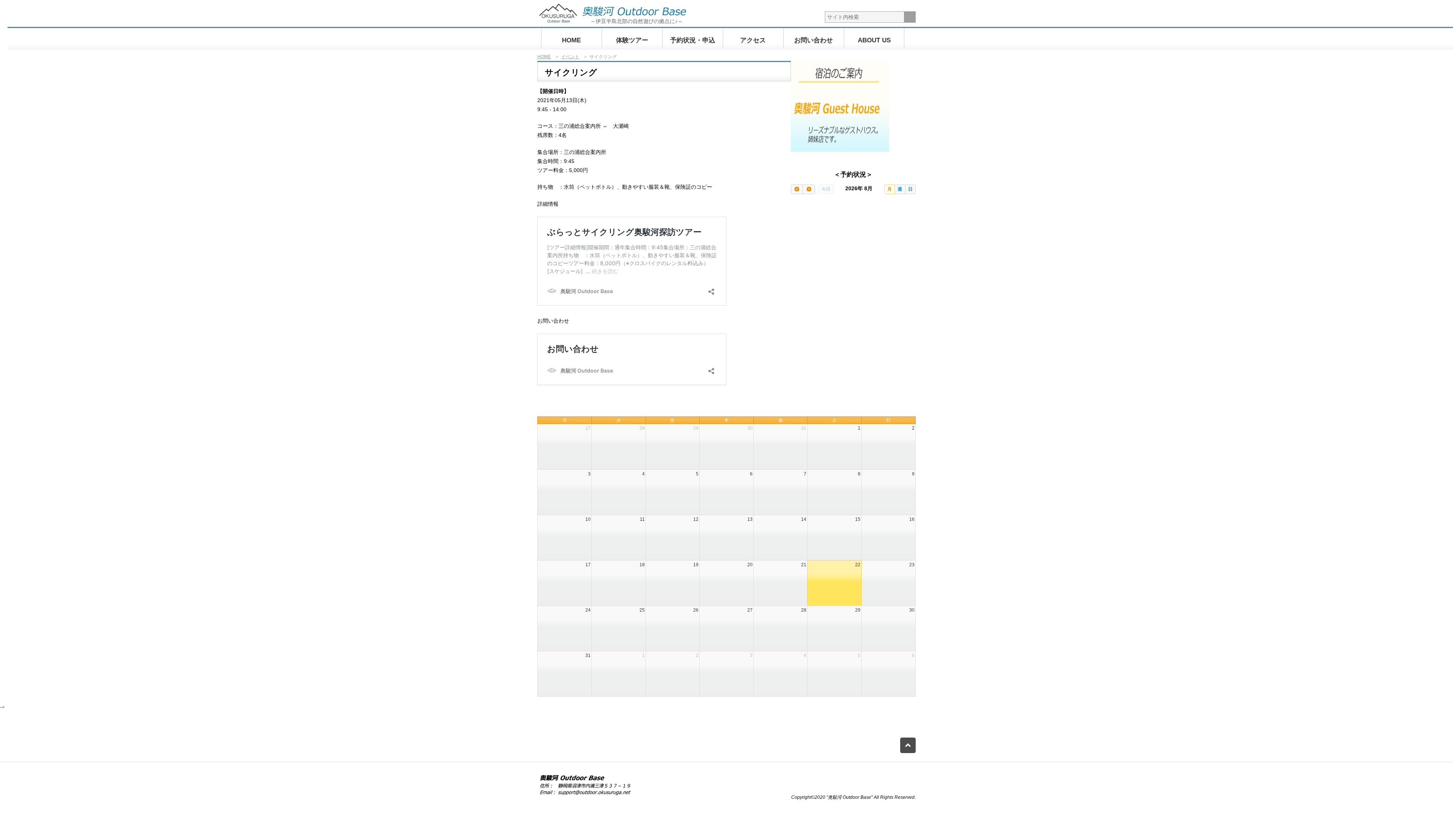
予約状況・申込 (692, 40)
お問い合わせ (813, 40)
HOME (571, 40)
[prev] (797, 189)
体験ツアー (632, 40)
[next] (809, 189)
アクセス (753, 40)
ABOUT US (874, 40)
